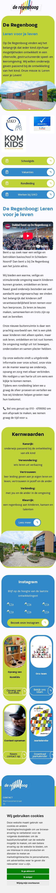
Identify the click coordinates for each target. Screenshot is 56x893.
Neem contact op (13, 755)
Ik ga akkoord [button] (28, 871)
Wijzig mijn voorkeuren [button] (28, 883)
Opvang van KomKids (14, 691)
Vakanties (27, 172)
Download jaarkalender (39, 755)
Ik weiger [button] (28, 877)
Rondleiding (28, 183)
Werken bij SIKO (27, 194)
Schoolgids (27, 161)
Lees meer (25, 522)
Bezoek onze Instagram (25, 622)
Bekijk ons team (40, 691)
